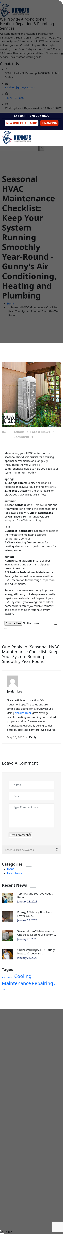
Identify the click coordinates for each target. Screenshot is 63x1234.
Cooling (23, 976)
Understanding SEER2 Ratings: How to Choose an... (36, 951)
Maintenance (16, 983)
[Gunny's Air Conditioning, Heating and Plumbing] (16, 137)
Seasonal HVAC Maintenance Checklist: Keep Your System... (36, 932)
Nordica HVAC (23, 713)
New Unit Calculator (21, 123)
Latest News (40, 432)
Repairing (42, 983)
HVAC (10, 869)
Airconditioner (8, 977)
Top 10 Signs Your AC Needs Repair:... (35, 895)
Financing (49, 123)
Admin (19, 432)
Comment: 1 (23, 437)
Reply (33, 737)
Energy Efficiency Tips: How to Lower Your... (36, 914)
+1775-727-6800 (37, 115)
